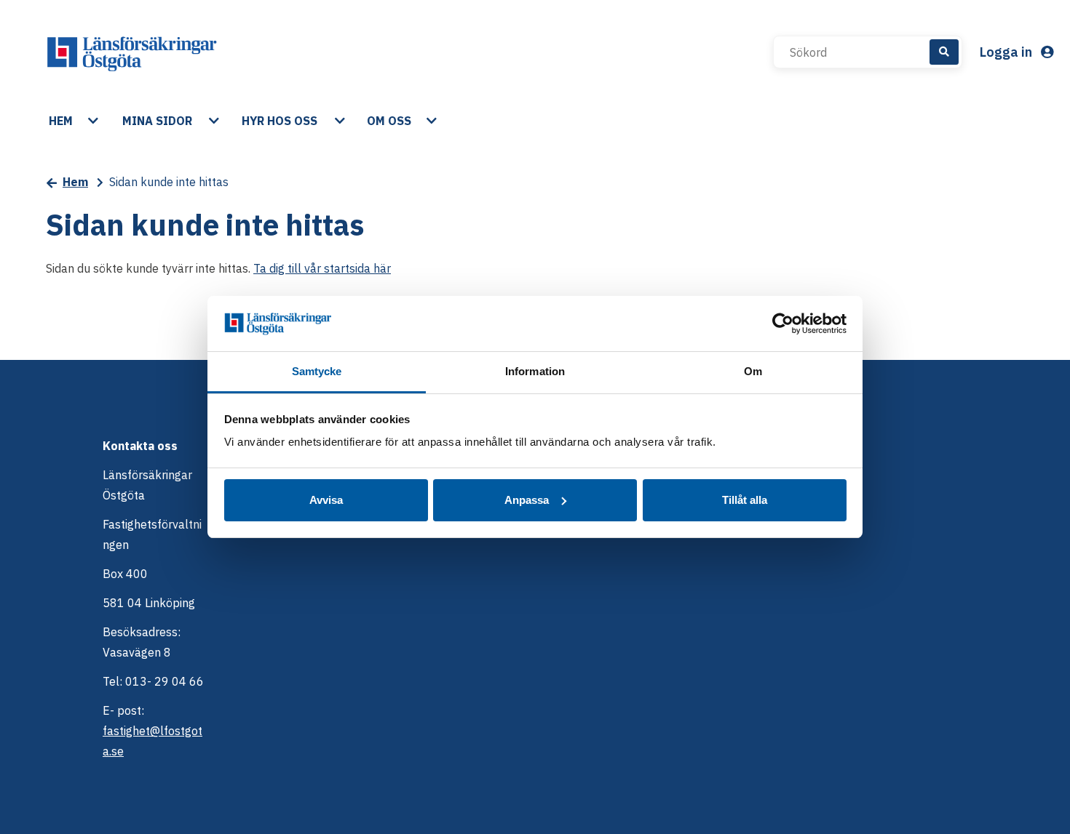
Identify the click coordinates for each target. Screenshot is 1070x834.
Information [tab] (535, 371)
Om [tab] (753, 371)
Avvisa (326, 500)
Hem (61, 120)
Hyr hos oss (279, 120)
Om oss (389, 120)
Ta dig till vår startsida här (322, 268)
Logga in (1007, 52)
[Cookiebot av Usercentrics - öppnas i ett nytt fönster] (783, 323)
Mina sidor (157, 120)
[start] (131, 52)
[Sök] (944, 52)
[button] (95, 121)
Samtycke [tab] (317, 371)
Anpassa (526, 500)
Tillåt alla (744, 500)
